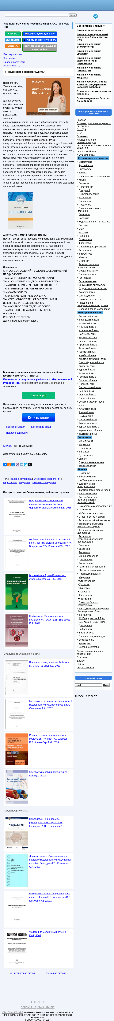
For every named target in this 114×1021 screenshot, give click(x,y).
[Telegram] (21, 464)
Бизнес (83, 459)
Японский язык (87, 398)
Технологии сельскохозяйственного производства (90, 539)
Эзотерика (84, 473)
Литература (85, 169)
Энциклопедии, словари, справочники (90, 652)
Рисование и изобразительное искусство (92, 304)
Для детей (84, 190)
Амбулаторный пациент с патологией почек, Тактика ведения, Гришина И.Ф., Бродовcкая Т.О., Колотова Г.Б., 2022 (50, 543)
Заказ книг (84, 549)
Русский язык (86, 165)
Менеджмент (86, 441)
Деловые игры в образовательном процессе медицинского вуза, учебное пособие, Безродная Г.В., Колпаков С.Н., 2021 (50, 861)
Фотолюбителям (87, 476)
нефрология (10, 482)
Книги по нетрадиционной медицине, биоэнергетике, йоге (92, 37)
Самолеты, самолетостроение (95, 506)
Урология (84, 584)
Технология (85, 197)
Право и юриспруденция (92, 246)
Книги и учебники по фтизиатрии (89, 69)
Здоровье (84, 591)
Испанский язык (87, 323)
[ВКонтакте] (5, 464)
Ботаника (84, 218)
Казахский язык (87, 373)
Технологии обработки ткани (94, 520)
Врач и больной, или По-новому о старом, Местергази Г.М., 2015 (47, 577)
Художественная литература (94, 221)
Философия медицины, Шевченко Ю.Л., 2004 (47, 934)
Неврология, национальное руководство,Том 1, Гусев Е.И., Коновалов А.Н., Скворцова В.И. (47, 822)
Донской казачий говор (91, 401)
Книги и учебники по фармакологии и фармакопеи (89, 61)
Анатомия (84, 214)
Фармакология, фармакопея (94, 490)
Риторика (84, 225)
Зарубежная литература (92, 285)
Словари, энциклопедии (92, 636)
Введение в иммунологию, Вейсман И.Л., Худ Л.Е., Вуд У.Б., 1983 (49, 664)
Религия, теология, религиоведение (88, 265)
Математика (85, 162)
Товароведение (87, 466)
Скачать (12, 33)
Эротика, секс (86, 632)
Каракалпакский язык (90, 430)
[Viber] (17, 464)
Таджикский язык (88, 434)
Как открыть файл (13, 54)
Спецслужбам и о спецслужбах (87, 603)
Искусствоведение (89, 194)
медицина (24, 482)
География (85, 278)
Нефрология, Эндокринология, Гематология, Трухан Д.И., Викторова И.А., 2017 (49, 620)
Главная (81, 120)
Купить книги (38, 417)
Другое (81, 660)
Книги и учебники (86, 151)
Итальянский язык (89, 330)
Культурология (87, 292)
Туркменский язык (89, 426)
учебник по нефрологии (47, 479)
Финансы (84, 451)
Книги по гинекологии (90, 30)
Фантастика (85, 615)
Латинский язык (87, 334)
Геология (84, 545)
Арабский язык (87, 366)
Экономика (85, 448)
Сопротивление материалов (94, 309)
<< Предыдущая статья (22, 973)
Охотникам (85, 509)
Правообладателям (17, 433)
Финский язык (86, 412)
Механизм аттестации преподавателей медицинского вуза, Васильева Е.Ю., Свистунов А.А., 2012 (50, 705)
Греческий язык (87, 377)
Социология (85, 201)
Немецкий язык (87, 327)
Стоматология (87, 581)
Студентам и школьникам (93, 288)
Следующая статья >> (56, 973)
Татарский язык (87, 348)
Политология (86, 187)
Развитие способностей (92, 566)
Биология (84, 183)
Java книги (84, 552)
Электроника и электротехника (86, 485)
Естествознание (87, 281)
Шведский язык (87, 394)
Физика (83, 172)
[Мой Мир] (13, 464)
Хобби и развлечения (90, 480)
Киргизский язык (88, 423)
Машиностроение (88, 556)
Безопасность (86, 640)
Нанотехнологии (88, 493)
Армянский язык (88, 344)
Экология (84, 261)
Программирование (90, 574)
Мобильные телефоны (91, 513)
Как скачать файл (15, 427)
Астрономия (85, 250)
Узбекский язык (87, 352)
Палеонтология (87, 274)
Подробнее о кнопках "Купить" (26, 72)
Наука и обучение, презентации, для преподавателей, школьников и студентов (94, 143)
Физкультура (85, 253)
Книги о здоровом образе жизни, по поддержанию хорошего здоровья (92, 84)
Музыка (83, 257)
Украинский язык (88, 337)
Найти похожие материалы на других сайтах (39, 48)
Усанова (14, 479)
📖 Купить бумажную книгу (39, 33)
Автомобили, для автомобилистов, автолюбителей (87, 500)
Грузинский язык (88, 419)
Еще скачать (12, 39)
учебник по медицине (44, 482)
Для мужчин (85, 625)
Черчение (84, 236)
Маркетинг (84, 444)
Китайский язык (87, 409)
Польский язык (87, 384)
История (83, 232)
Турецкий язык (87, 369)
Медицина (84, 577)
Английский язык (88, 316)
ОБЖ (81, 228)
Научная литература (90, 299)
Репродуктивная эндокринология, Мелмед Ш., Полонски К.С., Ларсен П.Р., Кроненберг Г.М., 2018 (48, 739)
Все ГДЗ (81, 129)
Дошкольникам (87, 154)
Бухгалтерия (86, 455)
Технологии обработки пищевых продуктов (90, 525)
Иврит (82, 405)
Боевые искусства (89, 647)
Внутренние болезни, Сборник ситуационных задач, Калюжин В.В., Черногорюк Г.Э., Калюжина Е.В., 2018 (50, 504)
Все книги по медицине (91, 26)
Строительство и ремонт (92, 516)
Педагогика (85, 204)
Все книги (82, 657)
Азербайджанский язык (91, 362)
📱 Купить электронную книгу (39, 39)
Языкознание (86, 416)
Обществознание (88, 270)
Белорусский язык (89, 341)
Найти (80, 664)
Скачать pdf (38, 395)
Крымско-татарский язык (92, 359)
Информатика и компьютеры (94, 176)
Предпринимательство (91, 462)
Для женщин (85, 559)
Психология (85, 239)
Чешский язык (86, 391)
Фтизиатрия (85, 599)
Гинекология (86, 595)
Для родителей (87, 295)
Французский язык (89, 319)
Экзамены (82, 136)
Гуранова (26, 479)
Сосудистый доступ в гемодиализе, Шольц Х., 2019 (48, 774)
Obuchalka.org (12, 1012)
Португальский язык (90, 387)
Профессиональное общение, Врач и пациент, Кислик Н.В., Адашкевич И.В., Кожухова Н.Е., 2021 (50, 897)
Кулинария (85, 643)
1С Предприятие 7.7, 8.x (92, 618)
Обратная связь (85, 667)
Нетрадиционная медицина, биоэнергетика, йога (93, 610)
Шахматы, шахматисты (91, 570)
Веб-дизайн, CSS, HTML (92, 622)
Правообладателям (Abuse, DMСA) (14, 64)
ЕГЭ (79, 133)
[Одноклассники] (9, 464)
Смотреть (12, 46)
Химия (82, 179)
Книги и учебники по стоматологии (89, 45)
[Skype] (25, 464)
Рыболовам (85, 629)
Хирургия (84, 588)
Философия (85, 243)
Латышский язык (88, 380)
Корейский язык (87, 355)
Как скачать (9, 58)
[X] (30, 464)
